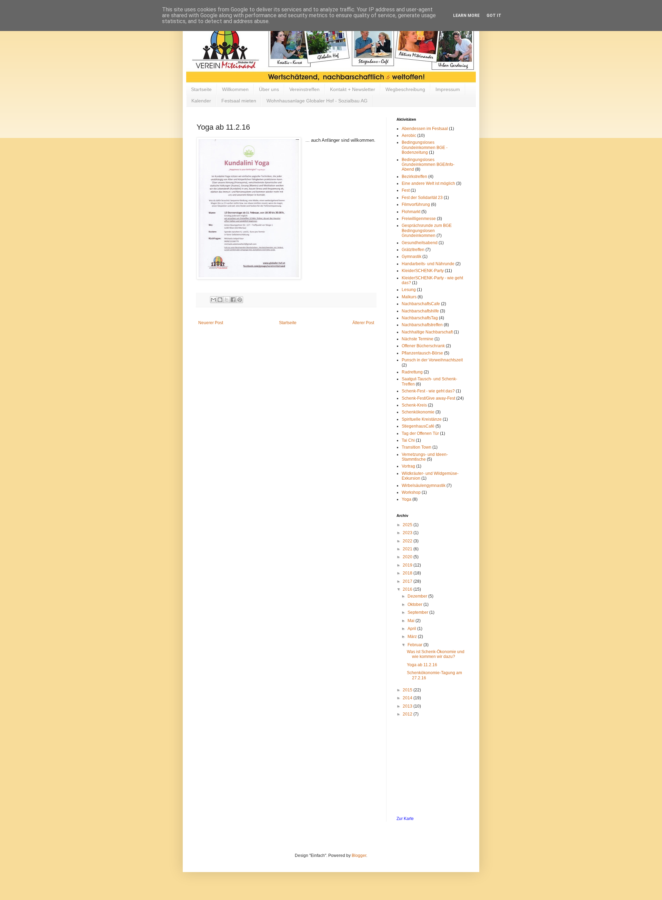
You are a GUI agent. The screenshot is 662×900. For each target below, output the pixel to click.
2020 (408, 556)
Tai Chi (408, 440)
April (412, 628)
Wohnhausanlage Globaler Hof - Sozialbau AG (317, 100)
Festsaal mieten (238, 100)
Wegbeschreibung (405, 89)
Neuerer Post (210, 322)
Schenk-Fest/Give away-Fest (428, 398)
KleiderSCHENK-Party (423, 270)
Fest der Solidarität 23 (422, 197)
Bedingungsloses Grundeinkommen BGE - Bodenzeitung (425, 147)
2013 (408, 706)
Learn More (466, 15)
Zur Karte (405, 818)
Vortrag (408, 466)
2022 (408, 541)
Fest (406, 190)
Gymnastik (411, 256)
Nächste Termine (417, 339)
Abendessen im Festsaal (425, 128)
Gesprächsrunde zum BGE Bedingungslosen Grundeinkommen (427, 230)
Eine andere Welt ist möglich (428, 183)
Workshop (411, 492)
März (413, 636)
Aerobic (409, 135)
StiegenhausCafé (418, 426)
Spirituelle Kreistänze (422, 419)
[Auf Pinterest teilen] (239, 299)
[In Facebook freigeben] (233, 299)
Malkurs (409, 296)
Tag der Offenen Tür (420, 433)
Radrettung (412, 372)
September (418, 612)
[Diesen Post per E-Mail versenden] (213, 299)
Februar (415, 644)
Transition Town (416, 447)
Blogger (359, 855)
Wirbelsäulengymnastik (423, 485)
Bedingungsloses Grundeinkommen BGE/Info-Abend (428, 164)
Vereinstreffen (304, 89)
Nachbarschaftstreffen (422, 324)
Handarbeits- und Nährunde (428, 263)
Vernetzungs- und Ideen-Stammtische (425, 457)
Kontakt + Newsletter (352, 89)
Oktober (415, 604)
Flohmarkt (411, 211)
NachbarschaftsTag (420, 318)
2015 (408, 690)
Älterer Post (363, 322)
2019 (408, 565)
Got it (494, 15)
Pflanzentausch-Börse (422, 353)
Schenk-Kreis (414, 405)
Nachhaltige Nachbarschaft (427, 332)
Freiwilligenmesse (419, 218)
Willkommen (235, 89)
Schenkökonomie (418, 412)
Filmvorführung (416, 204)
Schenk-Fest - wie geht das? (428, 391)
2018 (408, 573)
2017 (408, 581)
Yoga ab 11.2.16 (422, 664)
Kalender (201, 100)
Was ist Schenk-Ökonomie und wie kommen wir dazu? (435, 654)
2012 (408, 714)
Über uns (269, 89)
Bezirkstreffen (414, 176)
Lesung (409, 289)
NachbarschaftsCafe (421, 303)
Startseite (201, 89)
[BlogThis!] (220, 299)
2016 (408, 589)
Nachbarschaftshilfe (420, 311)
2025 (408, 524)
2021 (408, 549)
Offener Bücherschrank (423, 345)
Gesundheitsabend (420, 242)
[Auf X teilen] (226, 299)
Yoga (406, 499)
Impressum (447, 89)
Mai (411, 620)
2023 (408, 532)
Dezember (418, 596)
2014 (408, 698)
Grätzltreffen (413, 249)
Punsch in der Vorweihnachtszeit (432, 360)
